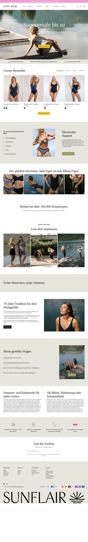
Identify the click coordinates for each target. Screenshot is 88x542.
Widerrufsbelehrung (36, 472)
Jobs (19, 474)
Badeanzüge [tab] (60, 70)
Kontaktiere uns (72, 374)
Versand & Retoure (50, 475)
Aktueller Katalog (49, 478)
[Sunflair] (10, 6)
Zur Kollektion (44, 43)
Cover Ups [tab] (82, 70)
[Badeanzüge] (54, 184)
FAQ (47, 470)
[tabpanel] (44, 95)
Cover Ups (5, 475)
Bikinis (4, 470)
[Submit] (60, 451)
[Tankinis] (34, 184)
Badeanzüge (6, 472)
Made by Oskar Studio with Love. (17, 486)
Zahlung (47, 474)
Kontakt (19, 472)
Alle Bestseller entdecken (44, 113)
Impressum (34, 470)
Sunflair (19, 471)
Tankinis (5, 471)
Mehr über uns (7, 327)
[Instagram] (7, 484)
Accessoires (5, 474)
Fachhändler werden (50, 476)
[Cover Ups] (75, 184)
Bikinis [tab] (67, 70)
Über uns (19, 470)
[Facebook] (4, 484)
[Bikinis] (13, 184)
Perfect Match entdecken (68, 153)
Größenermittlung (49, 471)
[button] (83, 6)
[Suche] (77, 6)
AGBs (33, 474)
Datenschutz (34, 471)
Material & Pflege (49, 472)
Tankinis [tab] (74, 70)
